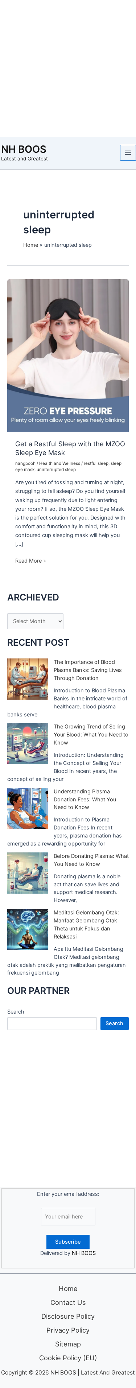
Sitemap (68, 1344)
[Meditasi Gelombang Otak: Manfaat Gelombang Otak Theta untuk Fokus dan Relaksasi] (27, 929)
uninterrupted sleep (56, 469)
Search (15, 1011)
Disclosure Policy (68, 1316)
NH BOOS (23, 149)
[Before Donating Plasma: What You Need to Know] (27, 873)
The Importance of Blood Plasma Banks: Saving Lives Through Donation (88, 670)
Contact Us (68, 1302)
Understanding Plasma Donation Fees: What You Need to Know (85, 799)
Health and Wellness (59, 463)
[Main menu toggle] (128, 153)
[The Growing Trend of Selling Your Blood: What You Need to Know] (27, 743)
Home (68, 1288)
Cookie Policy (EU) (68, 1358)
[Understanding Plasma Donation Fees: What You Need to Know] (27, 808)
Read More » (30, 561)
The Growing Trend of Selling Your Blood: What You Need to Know (91, 734)
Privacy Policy (68, 1330)
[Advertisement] (68, 68)
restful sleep (96, 463)
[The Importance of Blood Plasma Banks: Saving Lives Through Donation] (27, 679)
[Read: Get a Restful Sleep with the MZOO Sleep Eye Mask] (68, 355)
